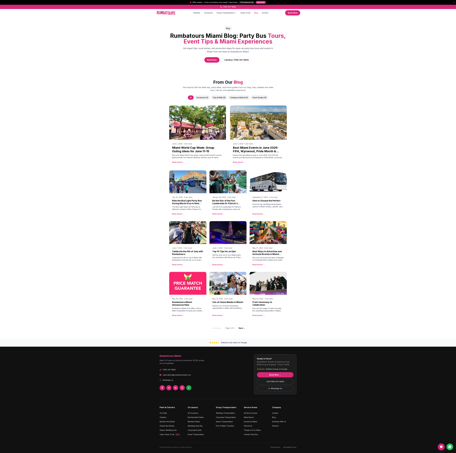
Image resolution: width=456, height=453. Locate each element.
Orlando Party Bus (251, 434)
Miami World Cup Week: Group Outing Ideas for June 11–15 (193, 149)
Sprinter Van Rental (167, 422)
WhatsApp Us (168, 380)
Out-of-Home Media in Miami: (227, 302)
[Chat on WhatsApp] (449, 446)
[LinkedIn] (175, 387)
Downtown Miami (250, 422)
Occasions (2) (202, 97)
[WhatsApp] (188, 387)
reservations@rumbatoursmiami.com (177, 375)
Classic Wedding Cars (168, 430)
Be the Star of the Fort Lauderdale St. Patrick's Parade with (225, 203)
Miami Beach (249, 417)
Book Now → (275, 375)
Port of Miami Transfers (225, 426)
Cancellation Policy (289, 447)
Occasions (208, 13)
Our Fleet (163, 413)
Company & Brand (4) (239, 97)
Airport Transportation (224, 422)
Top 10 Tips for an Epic (224, 251)
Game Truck (245, 13)
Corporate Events (195, 430)
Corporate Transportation (226, 417)
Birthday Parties (194, 422)
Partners (275, 426)
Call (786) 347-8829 (275, 382)
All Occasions (193, 413)
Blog (256, 13)
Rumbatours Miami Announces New (182, 303)
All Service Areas (250, 413)
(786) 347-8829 (229, 7)
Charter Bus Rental (167, 426)
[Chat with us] (441, 446)
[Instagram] (182, 387)
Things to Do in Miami (252, 430)
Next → (242, 328)
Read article (178, 162)
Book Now (260, 2)
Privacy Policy (275, 447)
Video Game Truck (169, 434)
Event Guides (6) (259, 97)
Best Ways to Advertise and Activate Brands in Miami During (267, 254)
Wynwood (248, 426)
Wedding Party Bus (195, 426)
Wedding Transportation (225, 413)
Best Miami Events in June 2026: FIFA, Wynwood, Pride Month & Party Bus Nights (255, 151)
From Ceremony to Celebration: (262, 303)
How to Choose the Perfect (266, 200)
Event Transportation (196, 434)
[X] (168, 387)
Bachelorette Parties (196, 417)
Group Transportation (226, 13)
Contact (265, 13)
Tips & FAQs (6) (219, 97)
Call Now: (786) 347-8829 (236, 60)
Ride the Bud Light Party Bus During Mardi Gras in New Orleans (187, 203)
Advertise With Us (279, 422)
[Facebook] (162, 387)
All (191, 97)
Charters (196, 13)
